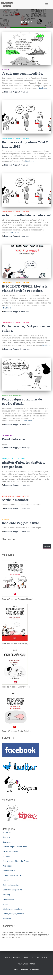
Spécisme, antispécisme (12, 889)
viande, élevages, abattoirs (13, 458)
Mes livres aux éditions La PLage (15, 138)
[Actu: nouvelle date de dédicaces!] (26, 190)
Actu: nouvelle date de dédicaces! (26, 215)
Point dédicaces (14, 439)
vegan (5, 904)
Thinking (6, 894)
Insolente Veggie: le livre (20, 523)
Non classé (7, 866)
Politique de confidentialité (36, 958)
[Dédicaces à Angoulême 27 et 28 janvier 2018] (26, 117)
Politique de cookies (26, 964)
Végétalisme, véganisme (12, 395)
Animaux (6, 837)
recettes (6, 880)
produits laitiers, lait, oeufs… (14, 875)
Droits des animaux (10, 851)
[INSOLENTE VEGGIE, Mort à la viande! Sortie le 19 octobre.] (26, 261)
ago (24, 92)
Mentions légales (12, 958)
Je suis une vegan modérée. (22, 73)
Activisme (6, 70)
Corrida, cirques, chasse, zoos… (15, 846)
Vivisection (7, 918)
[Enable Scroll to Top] (48, 970)
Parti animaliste (9, 870)
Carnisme (7, 842)
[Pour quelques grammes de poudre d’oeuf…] (26, 374)
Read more (42, 88)
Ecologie (6, 856)
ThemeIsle (35, 969)
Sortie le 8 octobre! (15, 500)
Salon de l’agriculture (11, 885)
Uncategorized (8, 435)
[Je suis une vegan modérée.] (26, 48)
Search (47, 546)
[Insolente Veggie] (7, 4)
